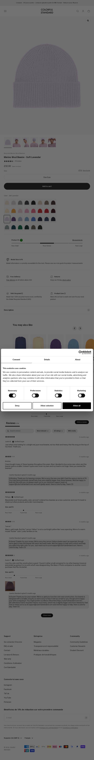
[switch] (35, 395)
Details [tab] (47, 359)
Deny (17, 406)
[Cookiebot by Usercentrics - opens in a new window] (80, 352)
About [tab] (77, 359)
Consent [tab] (16, 359)
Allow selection (47, 406)
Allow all (76, 406)
